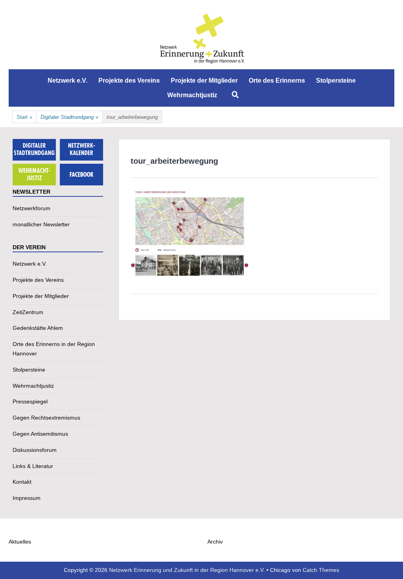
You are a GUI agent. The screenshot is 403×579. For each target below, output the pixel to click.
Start (24, 117)
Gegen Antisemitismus (40, 434)
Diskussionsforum (35, 450)
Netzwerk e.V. (67, 80)
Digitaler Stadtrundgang (69, 117)
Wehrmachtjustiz (192, 95)
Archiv (215, 541)
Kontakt (22, 482)
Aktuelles (20, 541)
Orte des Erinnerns (277, 80)
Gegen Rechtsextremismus (46, 417)
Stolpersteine (336, 80)
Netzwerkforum (31, 208)
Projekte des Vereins (129, 80)
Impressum (27, 498)
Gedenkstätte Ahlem (38, 328)
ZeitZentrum (28, 312)
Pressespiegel (30, 401)
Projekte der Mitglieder (204, 80)
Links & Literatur (33, 466)
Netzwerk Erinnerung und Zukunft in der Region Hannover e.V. (187, 570)
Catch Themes (321, 570)
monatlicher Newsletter (41, 224)
